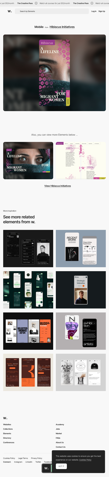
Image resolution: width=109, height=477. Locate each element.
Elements (7, 433)
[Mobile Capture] (81, 248)
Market (59, 433)
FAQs (58, 438)
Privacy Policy (36, 458)
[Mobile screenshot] (28, 248)
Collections (8, 429)
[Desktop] (28, 160)
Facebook (48, 462)
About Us (60, 442)
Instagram (18, 462)
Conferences (8, 442)
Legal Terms (23, 458)
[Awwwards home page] (46, 468)
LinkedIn (29, 462)
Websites (7, 424)
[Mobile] (28, 289)
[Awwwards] (10, 11)
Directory (7, 438)
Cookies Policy (9, 458)
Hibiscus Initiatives (62, 26)
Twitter (38, 462)
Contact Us (60, 447)
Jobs (58, 429)
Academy (60, 424)
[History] (81, 160)
